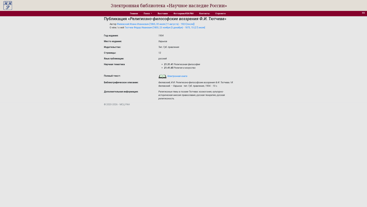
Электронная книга (177, 76)
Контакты (204, 13)
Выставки (163, 13)
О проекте (220, 13)
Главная (134, 13)
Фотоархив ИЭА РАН (183, 13)
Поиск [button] (147, 13)
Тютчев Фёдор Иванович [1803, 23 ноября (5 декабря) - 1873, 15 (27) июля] (165, 27)
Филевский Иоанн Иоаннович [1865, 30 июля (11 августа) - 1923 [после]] (155, 24)
